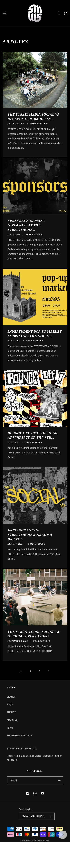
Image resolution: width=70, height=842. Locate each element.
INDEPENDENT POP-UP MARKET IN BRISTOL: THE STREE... (35, 334)
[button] (4, 13)
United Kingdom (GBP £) (33, 816)
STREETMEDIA (31, 841)
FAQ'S (10, 704)
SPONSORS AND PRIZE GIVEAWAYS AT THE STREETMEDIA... (26, 225)
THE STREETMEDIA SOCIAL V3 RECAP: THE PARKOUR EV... (33, 116)
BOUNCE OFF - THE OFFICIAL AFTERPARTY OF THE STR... (33, 435)
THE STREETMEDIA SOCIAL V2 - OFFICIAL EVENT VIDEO (34, 634)
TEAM (10, 727)
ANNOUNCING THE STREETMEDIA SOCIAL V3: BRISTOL (30, 534)
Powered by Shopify (43, 841)
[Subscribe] (59, 780)
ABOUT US (12, 719)
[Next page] (48, 671)
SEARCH (11, 696)
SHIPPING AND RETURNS (19, 735)
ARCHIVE (11, 712)
